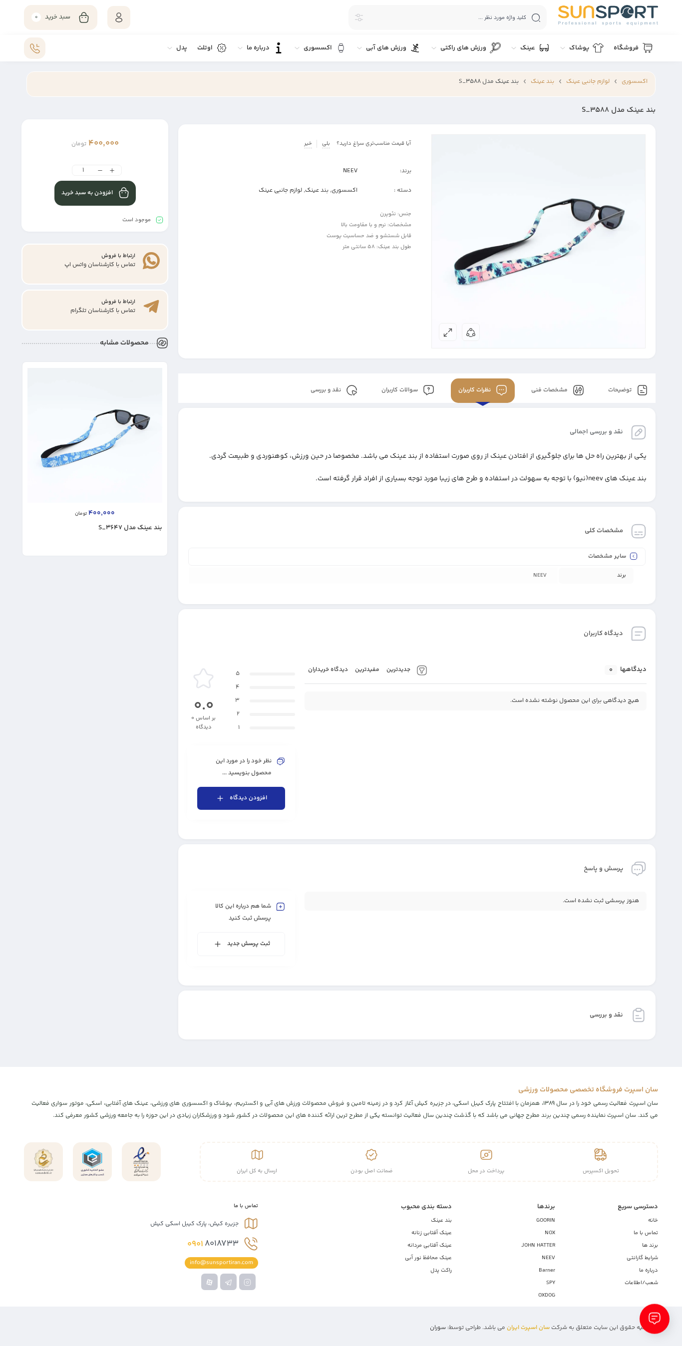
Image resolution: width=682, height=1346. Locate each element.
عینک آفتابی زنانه (431, 1233)
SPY (550, 1283)
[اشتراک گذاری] (471, 332)
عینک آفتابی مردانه (429, 1245)
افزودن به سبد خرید (87, 193)
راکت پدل (441, 1270)
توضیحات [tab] (620, 390)
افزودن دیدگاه (248, 798)
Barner (547, 1270)
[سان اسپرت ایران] (608, 15)
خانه (653, 1220)
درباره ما (648, 1270)
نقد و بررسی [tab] (326, 390)
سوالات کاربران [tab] (400, 390)
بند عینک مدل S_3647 (130, 528)
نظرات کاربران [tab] (475, 390)
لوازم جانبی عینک (588, 81)
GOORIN (545, 1220)
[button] (137, 547)
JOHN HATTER (538, 1245)
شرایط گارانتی (642, 1258)
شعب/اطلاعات (641, 1283)
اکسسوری (635, 81)
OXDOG (546, 1295)
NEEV (350, 171)
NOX (550, 1233)
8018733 (213, 1244)
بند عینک (542, 81)
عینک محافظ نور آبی (428, 1258)
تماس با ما (646, 1233)
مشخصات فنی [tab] (550, 390)
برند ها (650, 1245)
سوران (438, 1328)
